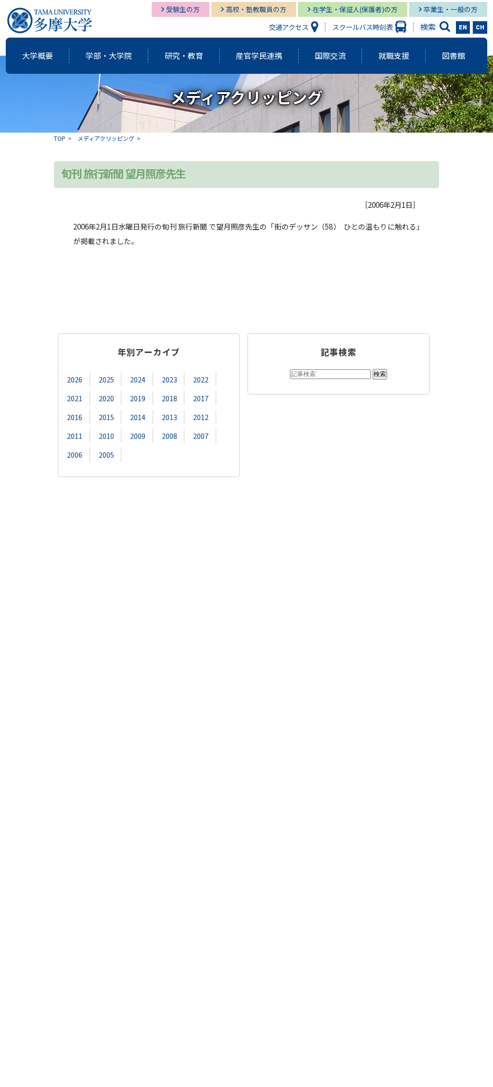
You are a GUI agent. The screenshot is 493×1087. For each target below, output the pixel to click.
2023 (169, 379)
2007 (200, 436)
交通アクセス (289, 27)
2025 (106, 379)
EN (463, 27)
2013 (169, 417)
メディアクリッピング (106, 138)
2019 (137, 398)
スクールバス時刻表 (362, 27)
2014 (137, 417)
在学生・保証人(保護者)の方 (355, 9)
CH (480, 27)
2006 (74, 454)
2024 (137, 379)
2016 (74, 417)
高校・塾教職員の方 (256, 9)
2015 (106, 417)
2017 (200, 398)
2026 (74, 379)
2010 (106, 436)
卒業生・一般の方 (451, 9)
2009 (137, 436)
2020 (106, 398)
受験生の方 (183, 9)
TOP (59, 138)
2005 (106, 454)
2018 (169, 398)
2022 (200, 379)
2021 (74, 398)
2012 (200, 417)
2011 (74, 436)
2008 (169, 436)
